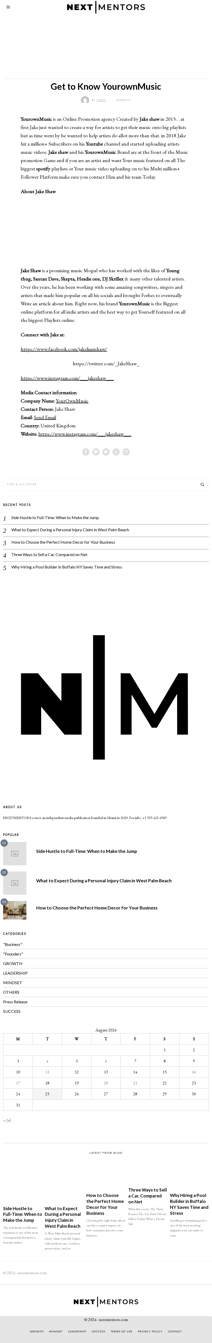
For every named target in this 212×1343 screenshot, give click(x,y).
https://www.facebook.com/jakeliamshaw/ (64, 349)
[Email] (126, 452)
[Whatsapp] (116, 452)
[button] (202, 484)
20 (106, 1083)
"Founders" (13, 953)
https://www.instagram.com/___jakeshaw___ (67, 378)
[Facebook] (85, 452)
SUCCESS (11, 1011)
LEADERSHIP (15, 972)
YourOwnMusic (72, 400)
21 (135, 1083)
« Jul (7, 1120)
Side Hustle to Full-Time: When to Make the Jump (55, 517)
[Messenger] (96, 452)
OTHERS (11, 992)
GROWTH (124, 100)
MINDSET (12, 982)
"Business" (12, 944)
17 (18, 1083)
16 (194, 1072)
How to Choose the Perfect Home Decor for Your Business (63, 542)
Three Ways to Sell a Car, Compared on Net (49, 554)
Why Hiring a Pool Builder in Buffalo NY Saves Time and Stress (66, 566)
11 (47, 1072)
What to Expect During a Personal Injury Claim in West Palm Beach (70, 529)
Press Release (15, 1001)
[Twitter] (106, 452)
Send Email (45, 417)
